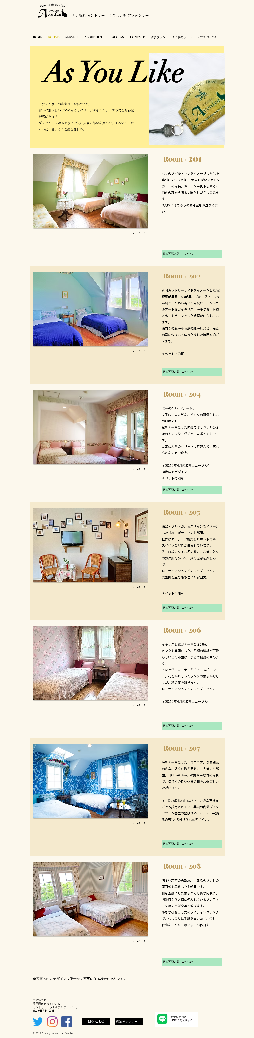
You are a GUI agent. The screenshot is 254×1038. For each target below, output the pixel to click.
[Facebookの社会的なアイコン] (66, 1021)
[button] (90, 198)
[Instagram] (52, 1021)
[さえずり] (38, 1021)
